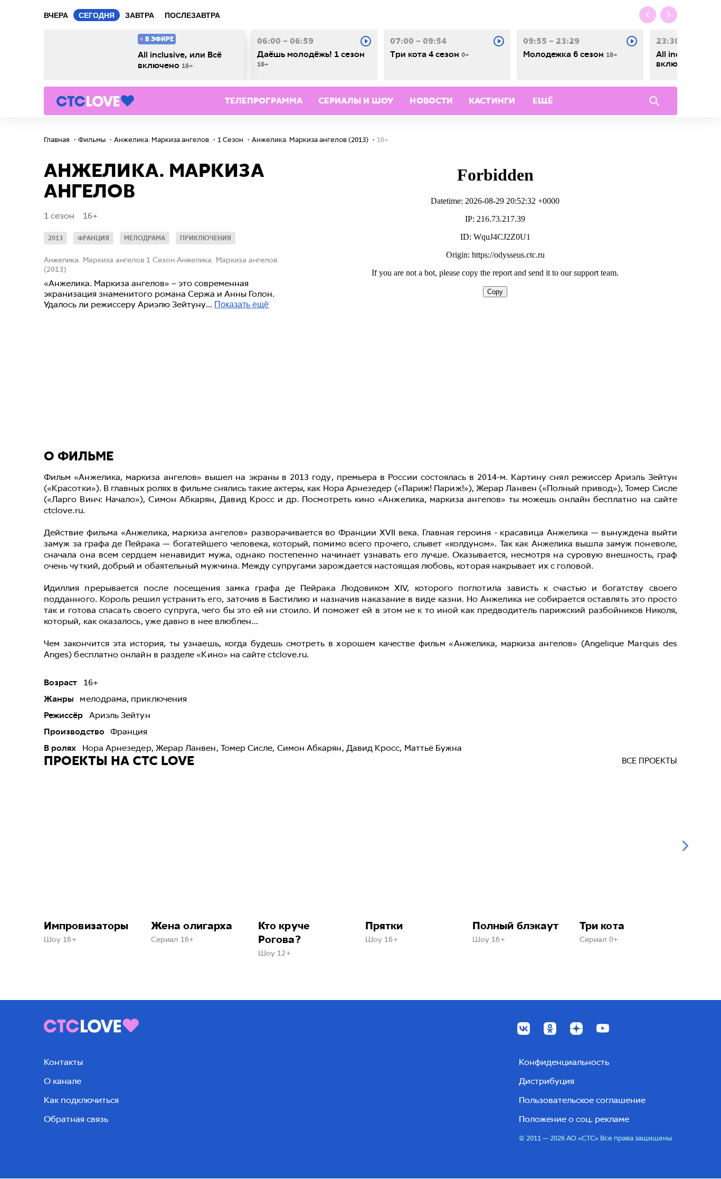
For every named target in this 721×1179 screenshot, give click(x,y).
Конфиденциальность (564, 1062)
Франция (93, 238)
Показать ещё (241, 304)
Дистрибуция (546, 1081)
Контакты (63, 1062)
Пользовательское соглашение (582, 1100)
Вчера (56, 15)
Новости (431, 100)
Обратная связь (76, 1119)
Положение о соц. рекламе (574, 1119)
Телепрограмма (263, 100)
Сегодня (97, 15)
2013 (55, 238)
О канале (62, 1081)
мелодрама (144, 238)
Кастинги (492, 100)
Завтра (139, 15)
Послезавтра (192, 15)
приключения (205, 238)
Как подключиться (81, 1100)
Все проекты (649, 761)
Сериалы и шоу (356, 100)
